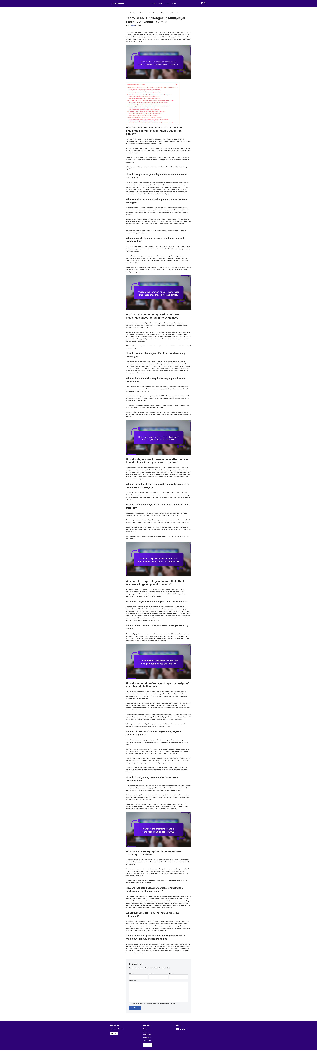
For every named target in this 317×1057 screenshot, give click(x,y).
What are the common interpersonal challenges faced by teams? (144, 109)
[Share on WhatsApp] (186, 1029)
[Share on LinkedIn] (183, 1029)
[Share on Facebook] (202, 3)
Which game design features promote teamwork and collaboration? (144, 92)
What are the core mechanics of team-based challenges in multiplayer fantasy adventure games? (152, 87)
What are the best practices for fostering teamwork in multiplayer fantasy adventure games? (151, 122)
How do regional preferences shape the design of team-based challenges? (146, 111)
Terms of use (147, 1040)
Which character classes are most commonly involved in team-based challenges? (148, 102)
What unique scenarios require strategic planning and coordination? (145, 98)
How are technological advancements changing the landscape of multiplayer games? (149, 119)
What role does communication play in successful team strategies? (145, 91)
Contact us (121, 1029)
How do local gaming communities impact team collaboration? (143, 115)
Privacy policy (147, 1037)
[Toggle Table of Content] (176, 85)
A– (116, 1033)
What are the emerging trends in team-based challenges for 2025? (144, 117)
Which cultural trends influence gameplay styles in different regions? (145, 113)
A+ (112, 1033)
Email (151, 973)
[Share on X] (180, 1029)
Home (160, 3)
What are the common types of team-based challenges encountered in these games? (149, 94)
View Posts (153, 3)
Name (131, 973)
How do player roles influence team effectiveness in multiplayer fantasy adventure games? (150, 100)
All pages (146, 1032)
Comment (132, 980)
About (174, 3)
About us (113, 1029)
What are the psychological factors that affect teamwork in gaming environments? (148, 106)
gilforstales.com (117, 3)
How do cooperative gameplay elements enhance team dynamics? (144, 89)
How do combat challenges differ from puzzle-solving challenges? (144, 96)
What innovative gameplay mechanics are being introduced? (143, 121)
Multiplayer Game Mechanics (137, 12)
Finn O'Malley (131, 25)
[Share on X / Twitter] (205, 3)
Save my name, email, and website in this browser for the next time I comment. (153, 1003)
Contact (167, 3)
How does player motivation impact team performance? (142, 107)
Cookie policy (147, 1034)
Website (171, 973)
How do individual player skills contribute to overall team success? (144, 104)
